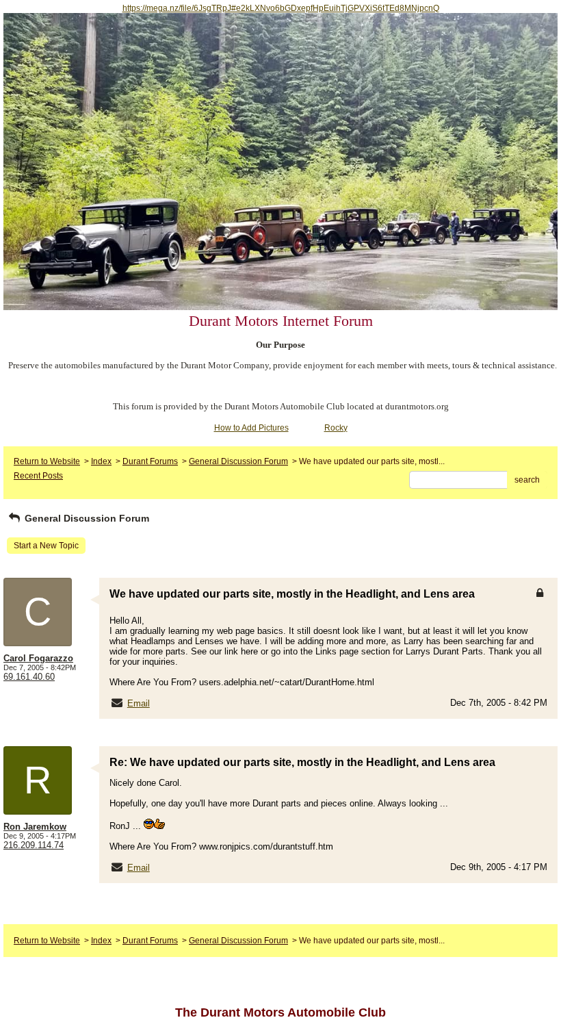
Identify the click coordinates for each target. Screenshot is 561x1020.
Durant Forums (150, 461)
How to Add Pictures (251, 428)
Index (101, 461)
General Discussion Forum (238, 461)
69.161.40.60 (29, 677)
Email (138, 703)
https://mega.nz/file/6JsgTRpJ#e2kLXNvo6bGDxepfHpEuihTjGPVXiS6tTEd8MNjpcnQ (280, 8)
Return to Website (47, 461)
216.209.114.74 (33, 845)
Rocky (336, 428)
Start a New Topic (46, 545)
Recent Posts (38, 476)
